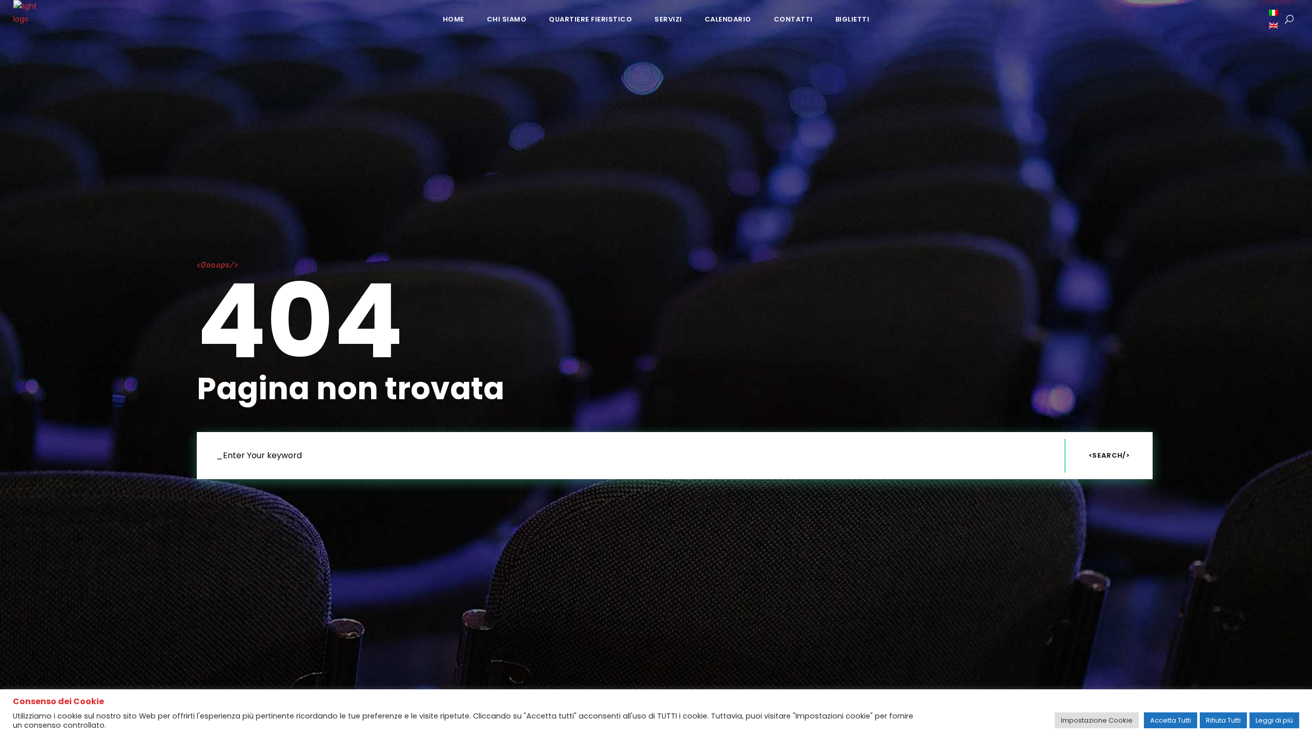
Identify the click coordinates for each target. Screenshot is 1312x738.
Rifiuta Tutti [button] (1223, 720)
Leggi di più (1274, 720)
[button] (1274, 13)
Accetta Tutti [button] (1170, 720)
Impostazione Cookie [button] (1097, 720)
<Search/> (1109, 455)
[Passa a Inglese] (1274, 25)
